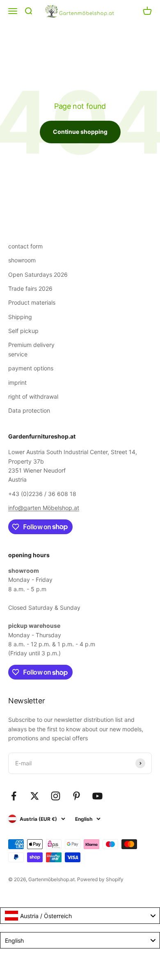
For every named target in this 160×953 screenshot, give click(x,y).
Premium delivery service (31, 349)
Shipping (20, 316)
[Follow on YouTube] (97, 795)
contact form (25, 246)
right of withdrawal (33, 396)
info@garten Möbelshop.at (43, 507)
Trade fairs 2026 (30, 288)
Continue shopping (80, 131)
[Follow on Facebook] (13, 795)
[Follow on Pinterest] (76, 795)
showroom (22, 260)
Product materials (31, 302)
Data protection (29, 410)
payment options (30, 368)
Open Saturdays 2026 (38, 274)
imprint (17, 382)
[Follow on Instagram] (55, 795)
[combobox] (80, 915)
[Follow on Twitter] (34, 795)
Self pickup (23, 330)
